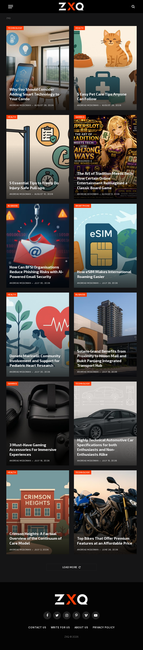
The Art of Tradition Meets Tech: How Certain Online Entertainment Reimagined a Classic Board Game (105, 180)
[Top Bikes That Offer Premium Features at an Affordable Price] (105, 512)
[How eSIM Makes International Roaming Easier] (105, 246)
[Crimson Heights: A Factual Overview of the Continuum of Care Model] (37, 512)
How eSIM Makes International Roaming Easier (104, 274)
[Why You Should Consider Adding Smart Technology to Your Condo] (37, 68)
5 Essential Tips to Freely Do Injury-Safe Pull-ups (34, 185)
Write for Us (60, 627)
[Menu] (10, 6)
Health (79, 28)
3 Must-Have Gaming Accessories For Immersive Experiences (32, 449)
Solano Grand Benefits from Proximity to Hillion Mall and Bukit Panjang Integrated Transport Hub (101, 358)
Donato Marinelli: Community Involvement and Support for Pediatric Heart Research (34, 361)
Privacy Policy (104, 627)
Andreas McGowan (20, 105)
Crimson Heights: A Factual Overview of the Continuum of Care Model (35, 538)
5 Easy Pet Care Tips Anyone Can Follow (102, 96)
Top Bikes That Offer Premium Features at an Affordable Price (104, 540)
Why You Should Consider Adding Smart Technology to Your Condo (34, 94)
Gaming (79, 117)
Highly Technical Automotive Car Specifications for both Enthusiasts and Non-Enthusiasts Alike (105, 447)
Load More (69, 567)
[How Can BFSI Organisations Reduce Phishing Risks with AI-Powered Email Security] (37, 246)
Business (13, 206)
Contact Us (37, 627)
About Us (81, 627)
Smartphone (82, 206)
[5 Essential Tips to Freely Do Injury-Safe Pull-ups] (37, 157)
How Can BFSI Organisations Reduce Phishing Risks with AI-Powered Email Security (36, 272)
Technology (15, 28)
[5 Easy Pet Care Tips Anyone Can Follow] (105, 68)
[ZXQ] (71, 6)
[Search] (133, 6)
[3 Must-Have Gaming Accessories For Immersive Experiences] (37, 423)
